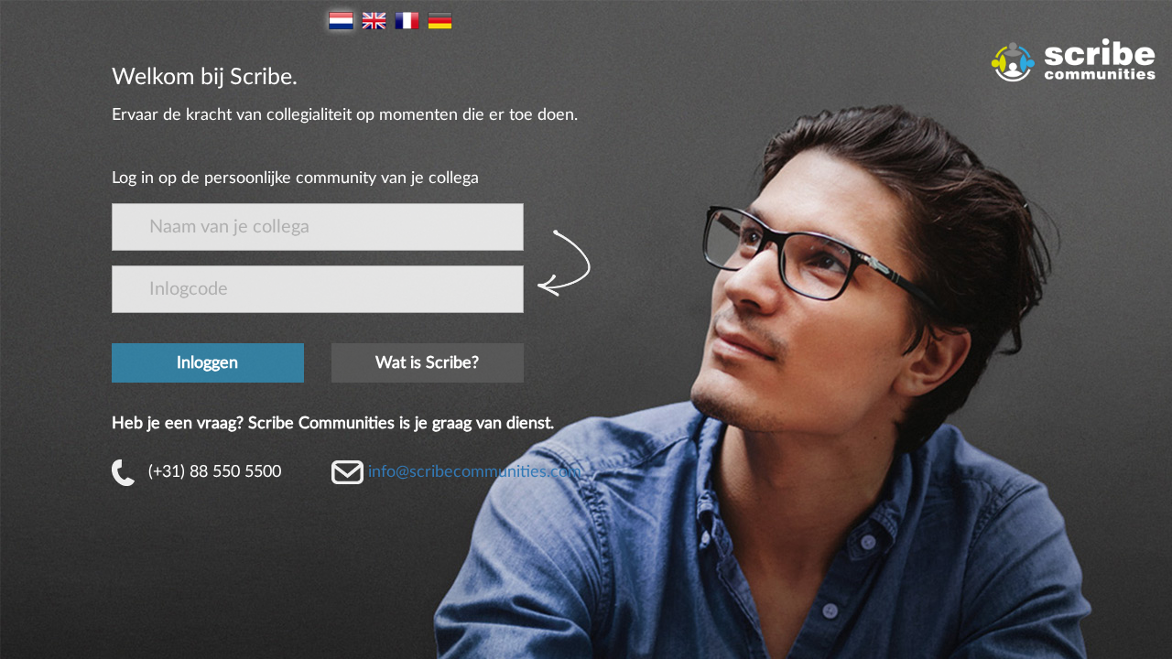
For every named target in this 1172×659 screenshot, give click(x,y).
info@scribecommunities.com (474, 472)
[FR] (407, 21)
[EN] (374, 21)
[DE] (440, 21)
